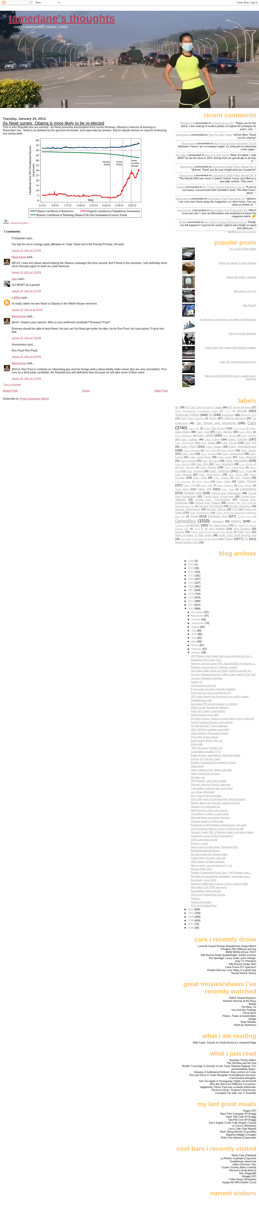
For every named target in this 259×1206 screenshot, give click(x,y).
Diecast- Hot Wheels (211, 506)
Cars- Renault (183, 474)
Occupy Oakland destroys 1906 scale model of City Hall (223, 674)
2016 (191, 593)
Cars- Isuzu (228, 450)
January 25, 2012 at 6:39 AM (26, 338)
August (195, 626)
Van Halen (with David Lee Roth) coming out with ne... (221, 670)
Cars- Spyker (221, 478)
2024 (191, 564)
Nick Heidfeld (217, 528)
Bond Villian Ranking (192, 418)
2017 (191, 590)
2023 (191, 568)
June (194, 634)
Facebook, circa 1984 (203, 880)
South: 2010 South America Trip (237, 535)
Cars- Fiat (250, 442)
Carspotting (248, 489)
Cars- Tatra (202, 481)
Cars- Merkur (182, 464)
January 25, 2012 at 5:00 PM (26, 356)
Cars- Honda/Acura (242, 446)
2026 (191, 560)
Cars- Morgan (187, 467)
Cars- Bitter (245, 432)
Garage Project (245, 516)
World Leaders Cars (186, 542)
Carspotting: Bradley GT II (206, 751)
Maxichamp (19, 256)
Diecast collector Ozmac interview (210, 784)
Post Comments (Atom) (34, 398)
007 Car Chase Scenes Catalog (203, 407)
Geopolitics (185, 520)
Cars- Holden (214, 446)
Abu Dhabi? (249, 305)
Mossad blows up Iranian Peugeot (210, 817)
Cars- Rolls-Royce (210, 474)
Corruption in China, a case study (210, 813)
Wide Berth (197, 766)
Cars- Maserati (247, 457)
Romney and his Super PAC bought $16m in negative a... (223, 663)
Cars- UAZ (206, 485)
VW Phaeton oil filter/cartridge (208, 861)
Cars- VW (204, 489)
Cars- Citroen (238, 439)
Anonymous (186, 175)
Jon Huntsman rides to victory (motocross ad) (217, 828)
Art (211, 415)
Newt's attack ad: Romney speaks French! (215, 802)
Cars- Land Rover (200, 457)
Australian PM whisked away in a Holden (214, 703)
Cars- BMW (205, 435)
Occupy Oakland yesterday (207, 678)
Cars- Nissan (208, 467)
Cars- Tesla (223, 481)
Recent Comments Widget (245, 232)
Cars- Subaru (242, 477)
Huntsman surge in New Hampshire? (212, 835)
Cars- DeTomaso (184, 443)
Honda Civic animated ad (205, 806)
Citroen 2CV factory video (205, 758)
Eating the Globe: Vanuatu (241, 277)
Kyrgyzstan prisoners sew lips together (213, 689)
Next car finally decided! (242, 333)
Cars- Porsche (219, 471)
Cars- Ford (188, 446)
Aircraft (242, 411)
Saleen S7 (197, 681)
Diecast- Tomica (216, 509)
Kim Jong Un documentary (206, 795)
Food (194, 516)
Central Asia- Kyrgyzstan (218, 496)
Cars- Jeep (188, 453)
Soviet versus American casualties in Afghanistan (228, 319)
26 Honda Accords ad (203, 685)
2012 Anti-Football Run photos (208, 894)
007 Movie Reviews (239, 407)
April (194, 641)
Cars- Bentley (224, 431)
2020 (191, 579)
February (196, 648)
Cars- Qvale (245, 471)
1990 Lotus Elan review (204, 839)
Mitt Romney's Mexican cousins (209, 810)
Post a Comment (12, 384)
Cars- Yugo (228, 489)
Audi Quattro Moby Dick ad (206, 740)
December (197, 612)
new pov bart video (220, 134)
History (236, 521)
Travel (228, 539)
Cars (251, 422)
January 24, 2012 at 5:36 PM (26, 272)
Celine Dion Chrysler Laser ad (208, 857)
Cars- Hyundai (192, 450)
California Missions (234, 418)
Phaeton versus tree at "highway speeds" (214, 667)
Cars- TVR (190, 485)
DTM (235, 509)
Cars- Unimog (225, 485)
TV (246, 539)
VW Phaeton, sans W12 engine (209, 780)
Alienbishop (186, 123)
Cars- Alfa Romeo (214, 428)
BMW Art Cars (248, 415)
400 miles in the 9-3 (245, 291)
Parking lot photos (201, 902)
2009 (191, 916)
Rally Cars (244, 531)
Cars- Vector (245, 485)
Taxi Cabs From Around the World (199, 539)
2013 (191, 604)
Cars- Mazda (188, 460)
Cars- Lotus (225, 457)
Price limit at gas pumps (204, 736)
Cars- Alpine (239, 428)
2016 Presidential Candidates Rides (196, 411)
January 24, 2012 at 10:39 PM (27, 309)
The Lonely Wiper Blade (242, 248)
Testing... (196, 898)
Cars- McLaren (210, 460)
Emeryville (197, 744)
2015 (191, 597)
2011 (191, 909)
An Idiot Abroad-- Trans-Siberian (209, 725)
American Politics (20, 223)
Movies (195, 525)
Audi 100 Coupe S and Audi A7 (208, 711)
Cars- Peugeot (194, 471)
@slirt (182, 222)
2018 (191, 586)
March (195, 645)
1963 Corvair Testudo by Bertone (210, 707)
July (194, 630)
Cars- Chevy (212, 439)
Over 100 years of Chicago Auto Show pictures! (218, 799)
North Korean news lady (204, 714)
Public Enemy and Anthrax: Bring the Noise (215, 755)
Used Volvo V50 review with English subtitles (230, 347)
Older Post (161, 390)
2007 (191, 923)
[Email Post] (5, 220)
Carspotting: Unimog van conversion (212, 788)
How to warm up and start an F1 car (211, 865)
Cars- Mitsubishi (223, 464)
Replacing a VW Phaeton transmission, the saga (218, 824)
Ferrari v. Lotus (199, 843)
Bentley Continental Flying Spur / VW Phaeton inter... (221, 872)
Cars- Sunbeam (183, 481)
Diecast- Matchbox (240, 506)
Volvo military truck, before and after (211, 769)
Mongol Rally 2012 (201, 868)
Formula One (217, 516)
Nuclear (179, 531)
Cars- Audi (203, 431)
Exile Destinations (200, 513)
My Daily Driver (218, 525)
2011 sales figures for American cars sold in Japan (220, 696)
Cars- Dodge (208, 442)
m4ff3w (16, 297)
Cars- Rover (235, 474)
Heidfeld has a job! (201, 700)
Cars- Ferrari (229, 442)
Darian (180, 186)
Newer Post (10, 390)
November (197, 615)
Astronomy (228, 414)
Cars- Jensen (208, 454)
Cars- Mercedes (236, 460)
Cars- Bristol (230, 435)
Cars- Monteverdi (247, 464)
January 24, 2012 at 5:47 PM (26, 291)
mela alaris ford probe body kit (226, 198)
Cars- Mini (202, 464)
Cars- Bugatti (248, 435)
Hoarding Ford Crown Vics (206, 659)
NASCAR (199, 529)
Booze (213, 418)
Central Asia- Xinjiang (207, 502)
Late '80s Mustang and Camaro (238, 361)
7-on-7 (228, 411)
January (196, 652)
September (198, 623)
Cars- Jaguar (248, 450)
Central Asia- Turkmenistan (212, 499)
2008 (191, 920)
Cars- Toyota (247, 481)
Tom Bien (181, 155)
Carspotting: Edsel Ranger (206, 890)
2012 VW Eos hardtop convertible (210, 729)
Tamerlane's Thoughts (61, 18)
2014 (191, 601)
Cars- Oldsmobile (235, 467)
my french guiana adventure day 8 (234, 143)
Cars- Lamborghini (232, 453)
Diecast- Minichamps (187, 509)
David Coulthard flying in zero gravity (212, 722)
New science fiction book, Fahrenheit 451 (214, 847)
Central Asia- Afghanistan (226, 493)
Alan (14, 278)
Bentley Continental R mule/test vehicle (213, 762)
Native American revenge (205, 773)
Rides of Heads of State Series (193, 535)
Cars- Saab (200, 477)
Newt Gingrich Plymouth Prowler (209, 733)
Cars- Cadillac (189, 439)
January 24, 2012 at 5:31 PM (26, 250)
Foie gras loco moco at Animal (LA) (211, 692)
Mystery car (198, 777)
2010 (191, 913)
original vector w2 (222, 123)
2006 (191, 927)
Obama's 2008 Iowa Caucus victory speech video (219, 883)
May (194, 637)
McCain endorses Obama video (209, 854)
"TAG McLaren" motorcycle (206, 747)
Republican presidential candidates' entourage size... (221, 876)
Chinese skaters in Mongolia (207, 821)
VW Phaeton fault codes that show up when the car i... (222, 656)
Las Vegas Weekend (203, 791)
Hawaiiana (218, 521)
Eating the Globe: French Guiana (237, 262)
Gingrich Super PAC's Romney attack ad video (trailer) (222, 832)
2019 (191, 582)
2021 (191, 575)
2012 (191, 608)
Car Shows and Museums (216, 423)
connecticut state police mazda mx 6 (233, 166)
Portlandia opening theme (205, 850)
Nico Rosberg (242, 528)
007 (177, 407)
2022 (191, 571)
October (196, 619)
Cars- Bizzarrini (183, 435)
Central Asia (192, 493)
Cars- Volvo (182, 489)
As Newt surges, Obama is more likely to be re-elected (53, 123)
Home (86, 390)
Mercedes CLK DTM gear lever (209, 887)
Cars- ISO (210, 450)
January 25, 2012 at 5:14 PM (26, 378)
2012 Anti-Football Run (204, 905)
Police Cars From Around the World (212, 532)
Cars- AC (194, 428)
